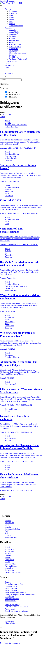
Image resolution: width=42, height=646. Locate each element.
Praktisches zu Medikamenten (16, 125)
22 (10, 115)
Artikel (7, 121)
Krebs (7, 320)
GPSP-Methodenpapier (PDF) (16, 592)
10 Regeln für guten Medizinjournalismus (20, 595)
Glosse (11, 42)
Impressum (9, 621)
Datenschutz (10, 623)
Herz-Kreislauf (10, 384)
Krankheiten (13, 13)
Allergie (8, 251)
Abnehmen (9, 355)
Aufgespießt (13, 34)
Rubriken (8, 28)
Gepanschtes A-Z (11, 61)
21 (7, 115)
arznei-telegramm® (12, 605)
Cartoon (12, 38)
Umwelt (12, 24)
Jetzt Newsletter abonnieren (10, 643)
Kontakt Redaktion (12, 599)
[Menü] (1, 5)
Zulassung (8, 160)
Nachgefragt (13, 51)
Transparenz (9, 288)
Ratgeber (12, 55)
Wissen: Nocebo (11, 590)
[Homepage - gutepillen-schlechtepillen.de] (11, 3)
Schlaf (7, 194)
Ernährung (13, 11)
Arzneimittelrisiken (12, 154)
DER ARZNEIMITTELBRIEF (16, 607)
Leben (11, 15)
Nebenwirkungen (11, 156)
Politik (11, 19)
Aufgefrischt (14, 32)
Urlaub (7, 411)
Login (7, 67)
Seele (11, 22)
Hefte (7, 63)
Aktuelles (12, 30)
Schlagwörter (12, 97)
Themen (8, 9)
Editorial (8, 185)
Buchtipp (12, 36)
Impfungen (9, 191)
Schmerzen (9, 196)
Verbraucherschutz (16, 26)
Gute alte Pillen (15, 45)
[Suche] (6, 76)
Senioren (8, 440)
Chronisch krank (11, 586)
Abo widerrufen (10, 601)
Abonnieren (9, 73)
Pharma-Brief (10, 609)
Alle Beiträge (12, 92)
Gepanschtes (14, 40)
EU (6, 253)
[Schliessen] (1, 627)
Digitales (8, 123)
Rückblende (13, 57)
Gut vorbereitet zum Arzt (14, 584)
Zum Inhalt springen (7, 1)
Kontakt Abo (9, 597)
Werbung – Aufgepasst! (18, 59)
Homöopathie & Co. (12, 529)
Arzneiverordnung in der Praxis (16, 611)
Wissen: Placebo (11, 588)
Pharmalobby (9, 255)
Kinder (7, 467)
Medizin (12, 17)
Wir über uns (9, 65)
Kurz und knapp (15, 47)
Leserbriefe (13, 49)
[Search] (8, 84)
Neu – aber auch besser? (18, 53)
